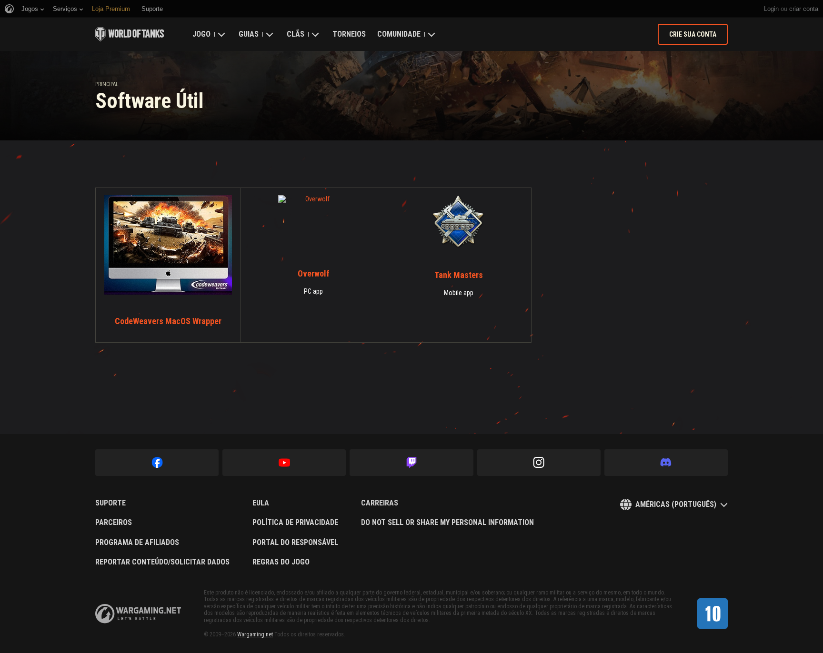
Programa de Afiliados (137, 542)
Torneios (349, 34)
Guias (249, 34)
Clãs (295, 34)
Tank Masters (458, 275)
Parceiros (113, 522)
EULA (260, 503)
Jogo (201, 34)
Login (771, 8)
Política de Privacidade (295, 522)
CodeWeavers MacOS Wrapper (168, 321)
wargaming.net (138, 613)
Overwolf (314, 273)
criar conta (803, 8)
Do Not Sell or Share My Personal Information (447, 522)
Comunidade (399, 34)
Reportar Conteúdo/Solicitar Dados (162, 562)
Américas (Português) (675, 504)
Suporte (110, 503)
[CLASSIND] (712, 613)
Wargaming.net (255, 634)
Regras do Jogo (281, 562)
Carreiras (379, 503)
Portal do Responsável (295, 542)
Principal (107, 84)
